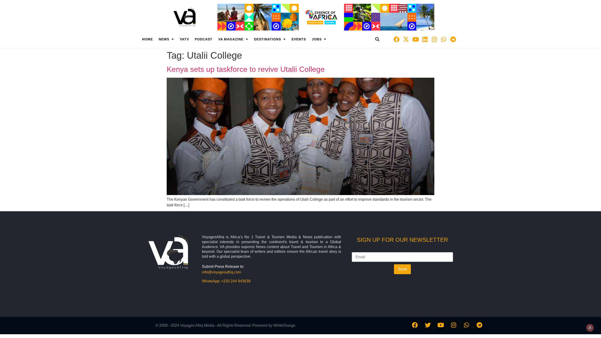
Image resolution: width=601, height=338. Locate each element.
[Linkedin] (425, 39)
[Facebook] (396, 39)
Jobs (317, 39)
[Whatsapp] (443, 39)
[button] (377, 39)
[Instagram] (434, 39)
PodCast (203, 39)
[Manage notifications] (590, 327)
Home (147, 39)
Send (402, 269)
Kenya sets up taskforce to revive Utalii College (246, 69)
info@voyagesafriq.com (221, 272)
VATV (184, 39)
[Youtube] (415, 39)
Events (299, 39)
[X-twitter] (406, 39)
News (164, 39)
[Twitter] (428, 325)
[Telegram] (453, 39)
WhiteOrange (284, 325)
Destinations (267, 39)
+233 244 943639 (235, 281)
